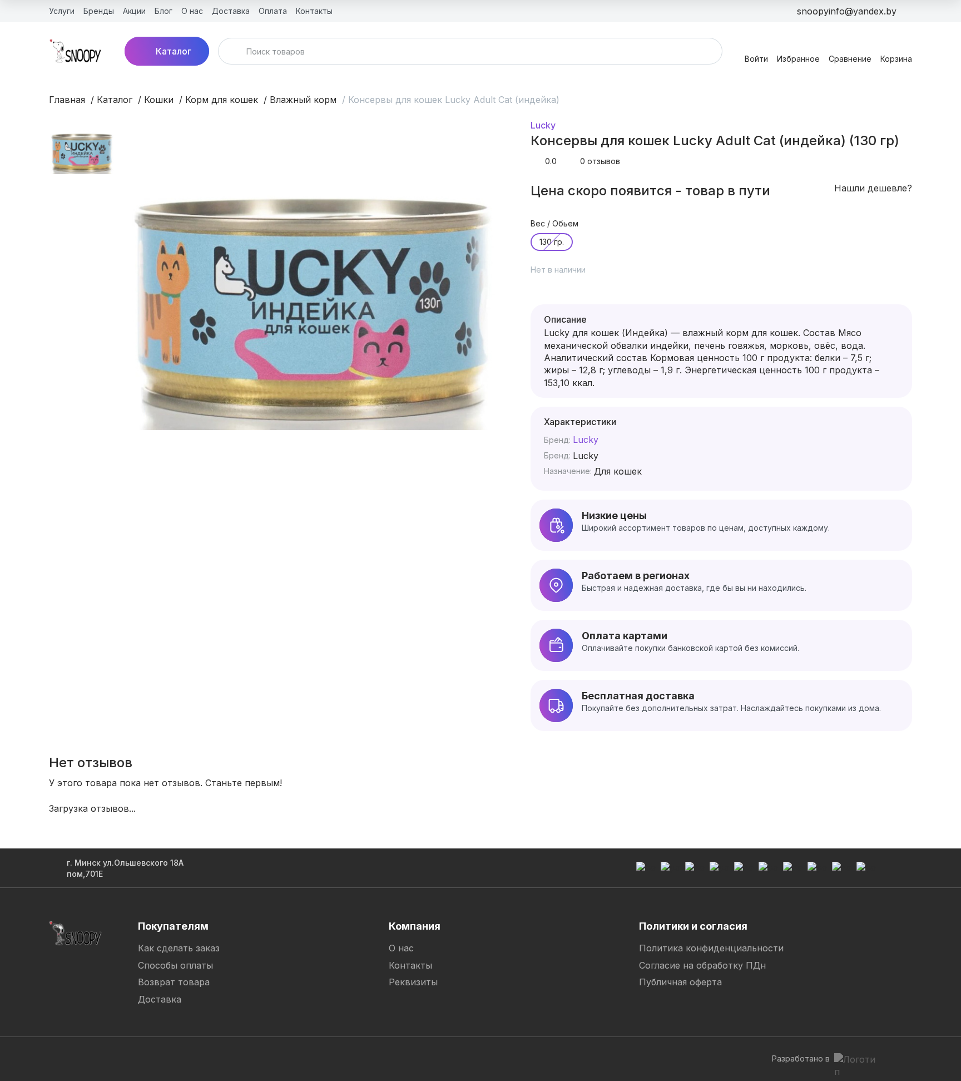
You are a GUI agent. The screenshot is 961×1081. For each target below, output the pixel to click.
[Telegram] (410, 1059)
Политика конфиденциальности (711, 948)
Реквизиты (413, 982)
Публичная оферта (680, 982)
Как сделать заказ (179, 948)
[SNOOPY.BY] (75, 51)
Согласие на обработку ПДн (702, 965)
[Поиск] (233, 51)
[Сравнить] (606, 275)
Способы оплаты (175, 965)
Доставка (159, 999)
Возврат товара (174, 982)
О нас (401, 948)
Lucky (543, 125)
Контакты (410, 965)
